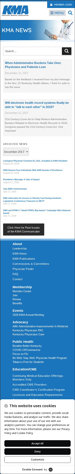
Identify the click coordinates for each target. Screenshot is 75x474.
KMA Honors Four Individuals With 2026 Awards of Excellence (32, 170)
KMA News (20, 253)
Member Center (22, 291)
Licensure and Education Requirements (38, 394)
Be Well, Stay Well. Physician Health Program (40, 357)
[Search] (66, 51)
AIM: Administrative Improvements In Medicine (40, 326)
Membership (22, 287)
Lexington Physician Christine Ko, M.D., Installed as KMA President (35, 161)
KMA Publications (24, 258)
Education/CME (25, 369)
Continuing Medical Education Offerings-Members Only (38, 377)
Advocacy (20, 322)
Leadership (20, 248)
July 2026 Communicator (15, 189)
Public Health (23, 342)
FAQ (15, 274)
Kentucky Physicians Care (28, 334)
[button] (70, 13)
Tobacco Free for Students (28, 361)
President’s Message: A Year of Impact (21, 179)
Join (15, 295)
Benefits (17, 303)
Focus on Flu (20, 353)
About (17, 244)
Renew (17, 299)
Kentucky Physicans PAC (28, 330)
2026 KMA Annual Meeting (28, 314)
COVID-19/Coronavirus (26, 349)
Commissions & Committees (31, 263)
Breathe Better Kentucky (27, 345)
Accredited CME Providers (30, 384)
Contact (18, 279)
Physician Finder (23, 268)
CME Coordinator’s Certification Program (39, 389)
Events (18, 310)
